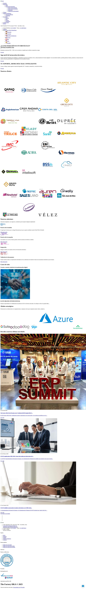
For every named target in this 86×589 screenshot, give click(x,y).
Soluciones (5, 4)
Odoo (7, 5)
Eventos (7, 20)
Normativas (8, 21)
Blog (6, 19)
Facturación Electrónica (10, 6)
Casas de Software (9, 14)
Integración (10, 10)
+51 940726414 (23, 28)
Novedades (5, 16)
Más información (4, 232)
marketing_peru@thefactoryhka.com (10, 526)
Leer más (2, 417)
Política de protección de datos (9, 547)
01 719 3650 (13, 28)
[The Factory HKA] (2, 1)
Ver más (2, 52)
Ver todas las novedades (5, 513)
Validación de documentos (13, 11)
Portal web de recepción (13, 8)
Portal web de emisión (12, 7)
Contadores (8, 15)
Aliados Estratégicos (7, 13)
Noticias (7, 18)
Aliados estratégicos (7, 538)
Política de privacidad (7, 544)
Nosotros (5, 3)
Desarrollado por (18, 587)
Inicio (4, 535)
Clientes (4, 12)
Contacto (5, 29)
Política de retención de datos (9, 546)
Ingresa (4, 23)
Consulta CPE (6, 22)
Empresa (4, 536)
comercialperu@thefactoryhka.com (10, 525)
